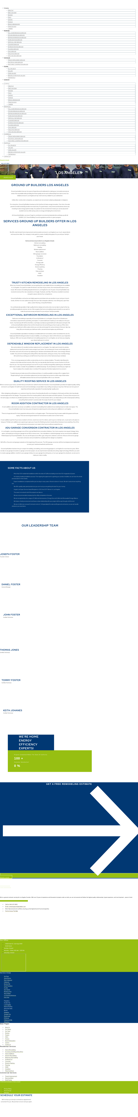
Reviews (10, 15)
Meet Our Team (12, 12)
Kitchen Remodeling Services (16, 35)
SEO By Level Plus (4, 1085)
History (10, 19)
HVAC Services (12, 51)
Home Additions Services (15, 39)
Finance (10, 22)
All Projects (12, 68)
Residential (6, 30)
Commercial (7, 57)
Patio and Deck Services (14, 55)
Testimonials (11, 77)
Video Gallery (12, 73)
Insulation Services (13, 53)
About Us (10, 10)
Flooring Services (13, 49)
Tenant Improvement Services (16, 60)
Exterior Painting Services (15, 46)
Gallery (10, 71)
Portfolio (6, 66)
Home (2, 167)
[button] (68, 82)
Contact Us (6, 79)
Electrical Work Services (15, 62)
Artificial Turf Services (15, 42)
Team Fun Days (12, 26)
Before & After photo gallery (16, 75)
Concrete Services (13, 44)
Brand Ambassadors (14, 24)
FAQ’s (9, 17)
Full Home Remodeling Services (17, 33)
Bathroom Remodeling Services (17, 37)
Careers (10, 28)
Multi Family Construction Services (18, 64)
